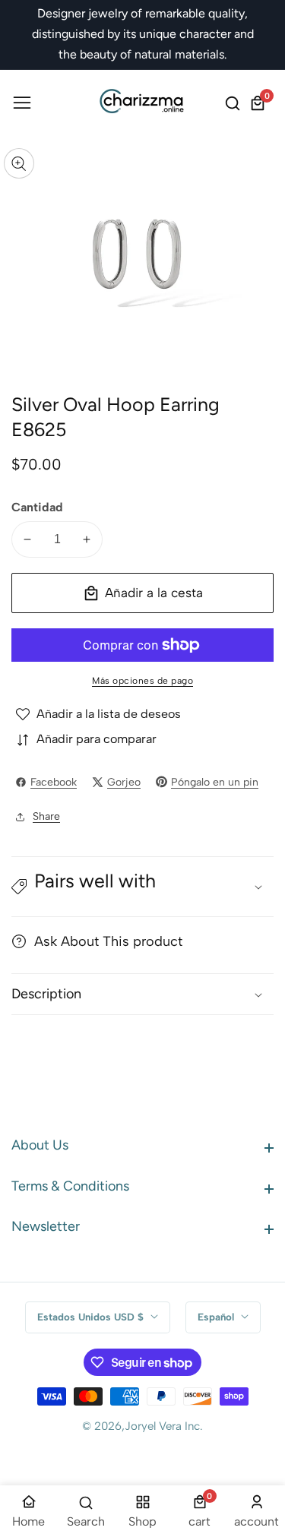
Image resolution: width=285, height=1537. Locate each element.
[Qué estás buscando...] (234, 103)
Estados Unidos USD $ (92, 1317)
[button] (142, 886)
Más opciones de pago (142, 680)
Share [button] (46, 816)
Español (217, 1317)
